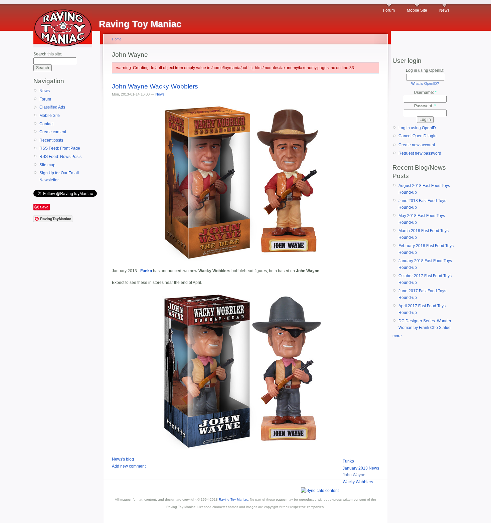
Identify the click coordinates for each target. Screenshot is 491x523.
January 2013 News (361, 468)
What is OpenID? (425, 83)
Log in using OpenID (417, 128)
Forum (389, 10)
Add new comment (129, 466)
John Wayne (354, 475)
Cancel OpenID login (417, 136)
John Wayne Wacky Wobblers (155, 86)
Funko (348, 461)
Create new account (416, 145)
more (397, 336)
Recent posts (51, 140)
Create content (52, 132)
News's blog (123, 459)
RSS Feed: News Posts (60, 156)
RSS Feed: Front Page (59, 148)
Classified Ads (52, 107)
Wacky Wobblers (358, 482)
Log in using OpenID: (425, 70)
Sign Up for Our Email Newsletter (59, 176)
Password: (425, 106)
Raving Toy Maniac (233, 499)
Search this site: (47, 54)
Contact (46, 124)
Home (117, 39)
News (444, 10)
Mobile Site (417, 10)
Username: (425, 92)
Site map (47, 165)
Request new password (419, 153)
